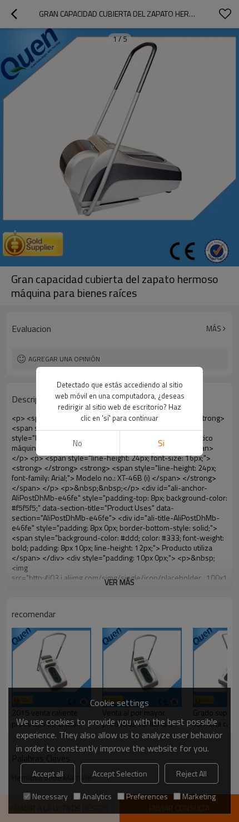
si (161, 443)
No (77, 443)
